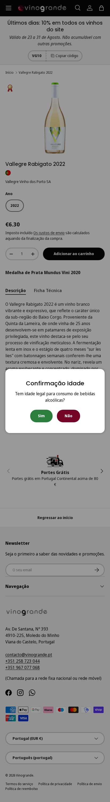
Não (68, 415)
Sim (41, 415)
